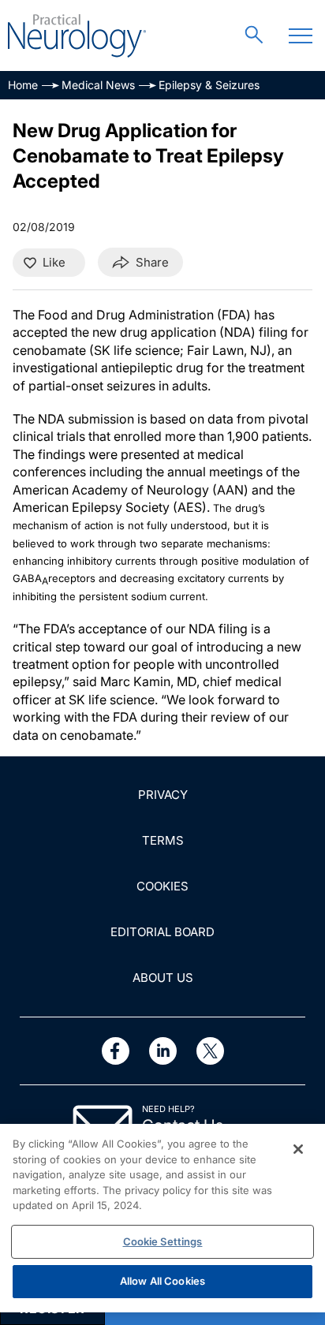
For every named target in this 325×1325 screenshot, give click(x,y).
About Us (163, 977)
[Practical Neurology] (77, 36)
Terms (163, 840)
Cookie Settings (163, 1241)
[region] (162, 1218)
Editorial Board (162, 931)
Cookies (162, 886)
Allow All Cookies (162, 1281)
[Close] (298, 1149)
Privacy (163, 794)
